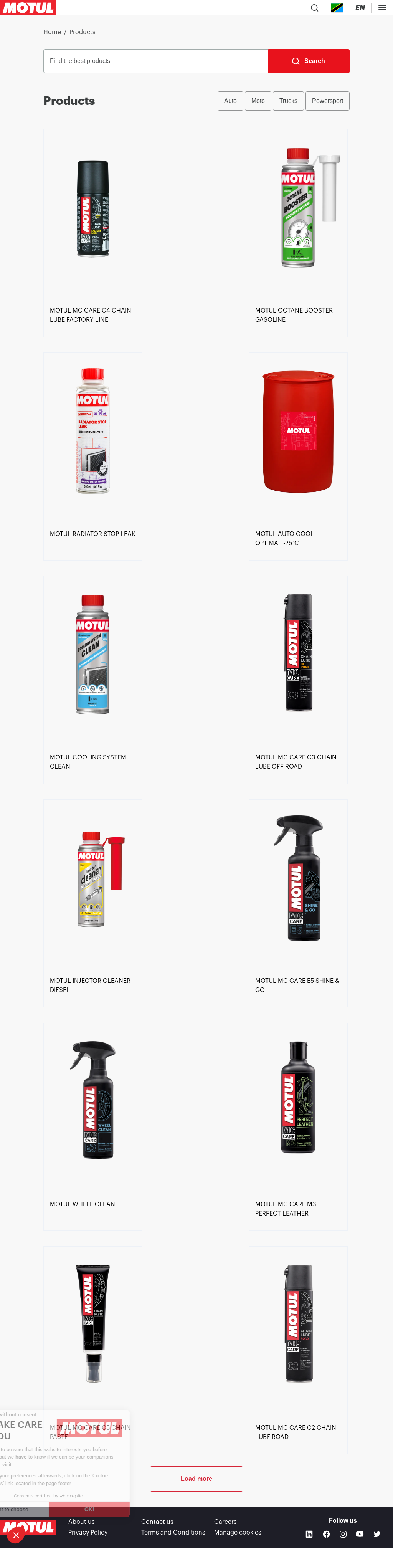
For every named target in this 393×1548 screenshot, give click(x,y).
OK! (129, 1509)
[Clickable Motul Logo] (28, 7)
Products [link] (82, 32)
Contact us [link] (157, 1522)
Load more (196, 1478)
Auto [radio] (230, 101)
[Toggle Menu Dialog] (382, 7)
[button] (16, 1535)
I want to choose (48, 1509)
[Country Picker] (337, 7)
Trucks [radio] (288, 101)
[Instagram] (343, 1534)
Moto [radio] (258, 101)
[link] (93, 216)
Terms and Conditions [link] (173, 1533)
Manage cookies (237, 1533)
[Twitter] (377, 1534)
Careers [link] (225, 1522)
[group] (284, 101)
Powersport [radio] (327, 101)
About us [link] (81, 1522)
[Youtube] (360, 1534)
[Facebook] (326, 1534)
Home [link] (52, 32)
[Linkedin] (309, 1534)
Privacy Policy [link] (87, 1533)
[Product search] (315, 8)
